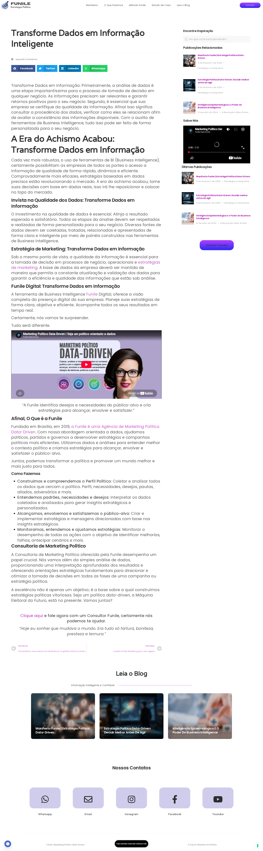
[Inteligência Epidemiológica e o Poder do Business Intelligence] (189, 113)
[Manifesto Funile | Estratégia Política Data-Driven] (189, 66)
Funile (92, 294)
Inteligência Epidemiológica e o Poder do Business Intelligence (220, 106)
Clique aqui (31, 615)
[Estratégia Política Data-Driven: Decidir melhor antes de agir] (189, 90)
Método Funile (137, 5)
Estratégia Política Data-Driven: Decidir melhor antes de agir (223, 81)
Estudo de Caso (161, 5)
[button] (250, 5)
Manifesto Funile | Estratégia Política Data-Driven (221, 57)
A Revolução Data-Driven (235, 112)
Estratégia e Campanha (210, 68)
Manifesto (92, 5)
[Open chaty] (7, 843)
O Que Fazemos (113, 5)
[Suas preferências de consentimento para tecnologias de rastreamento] (258, 846)
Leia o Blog (183, 5)
